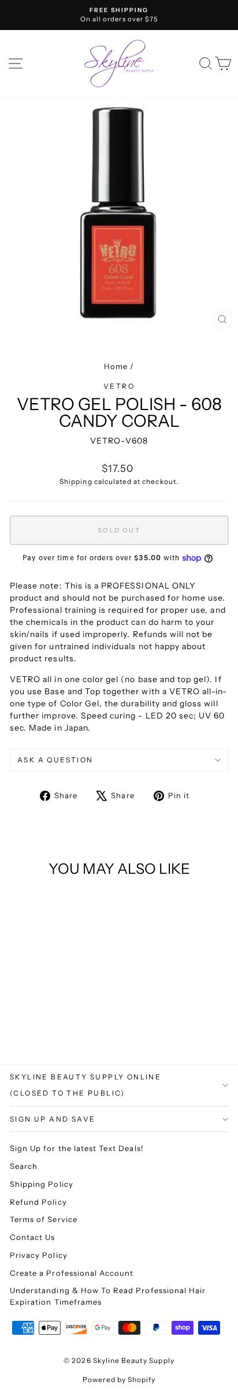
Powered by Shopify (119, 1379)
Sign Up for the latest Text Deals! (77, 1148)
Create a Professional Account (71, 1273)
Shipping (76, 481)
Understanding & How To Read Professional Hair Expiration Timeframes (108, 1296)
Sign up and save (52, 1119)
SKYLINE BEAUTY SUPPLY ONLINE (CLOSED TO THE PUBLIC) (85, 1085)
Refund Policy (38, 1201)
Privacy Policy (39, 1255)
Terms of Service (43, 1219)
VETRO (119, 386)
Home (116, 366)
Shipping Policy (41, 1184)
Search (24, 1166)
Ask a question (55, 759)
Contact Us (32, 1237)
